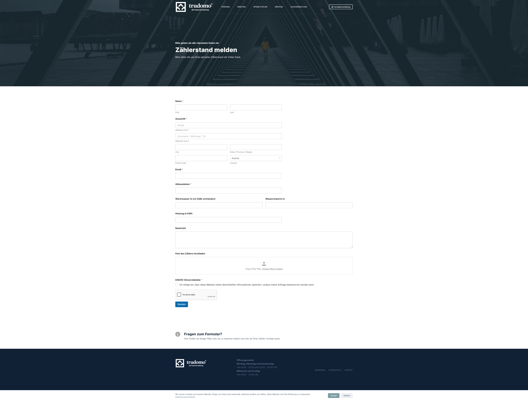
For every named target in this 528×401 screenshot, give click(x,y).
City (177, 152)
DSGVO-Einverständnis (188, 280)
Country (233, 163)
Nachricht (180, 228)
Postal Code (180, 163)
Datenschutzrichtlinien (185, 397)
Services (279, 7)
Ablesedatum (183, 184)
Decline (347, 395)
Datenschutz (335, 370)
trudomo (225, 7)
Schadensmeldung (342, 7)
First (177, 112)
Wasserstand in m (275, 199)
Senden (181, 304)
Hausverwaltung (299, 7)
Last (232, 112)
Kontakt (349, 370)
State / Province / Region (241, 152)
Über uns (241, 7)
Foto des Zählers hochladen (190, 253)
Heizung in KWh (184, 213)
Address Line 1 (182, 130)
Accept (334, 395)
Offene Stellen (260, 7)
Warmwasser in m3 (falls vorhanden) (195, 199)
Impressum (320, 370)
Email (179, 169)
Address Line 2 (182, 141)
